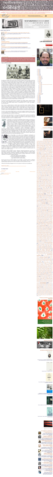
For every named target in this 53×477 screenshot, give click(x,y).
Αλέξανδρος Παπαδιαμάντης (40, 145)
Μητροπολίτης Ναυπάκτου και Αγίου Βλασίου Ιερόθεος (44, 234)
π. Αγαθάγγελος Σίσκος (49, 251)
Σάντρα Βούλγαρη (50, 266)
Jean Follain (41, 288)
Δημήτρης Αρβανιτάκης (45, 180)
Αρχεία (41, 154)
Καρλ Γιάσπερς (40, 209)
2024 (38, 70)
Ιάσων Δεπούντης (44, 204)
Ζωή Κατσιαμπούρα (48, 200)
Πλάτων (42, 263)
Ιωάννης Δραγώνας (39, 207)
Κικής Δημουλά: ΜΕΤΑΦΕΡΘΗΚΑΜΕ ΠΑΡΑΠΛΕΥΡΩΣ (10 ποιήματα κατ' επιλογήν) (47, 458)
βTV (38, 11)
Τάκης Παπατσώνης (46, 274)
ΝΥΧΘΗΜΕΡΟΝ (18, 11)
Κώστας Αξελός (40, 214)
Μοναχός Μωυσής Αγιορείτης (43, 240)
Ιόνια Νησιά (42, 205)
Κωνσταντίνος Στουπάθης (46, 213)
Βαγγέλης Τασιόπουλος (49, 162)
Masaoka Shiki (45, 290)
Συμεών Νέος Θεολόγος (40, 272)
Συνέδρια (45, 272)
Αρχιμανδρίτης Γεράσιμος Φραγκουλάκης (41, 158)
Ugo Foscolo (51, 293)
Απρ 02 (40, 91)
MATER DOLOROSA (41, 11)
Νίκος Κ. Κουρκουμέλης (42, 246)
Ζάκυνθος (43, 199)
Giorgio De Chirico (50, 286)
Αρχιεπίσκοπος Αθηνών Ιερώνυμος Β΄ (41, 155)
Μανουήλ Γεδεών (46, 221)
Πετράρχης (42, 262)
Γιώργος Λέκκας (44, 175)
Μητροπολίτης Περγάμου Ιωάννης (47, 235)
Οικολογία (38, 249)
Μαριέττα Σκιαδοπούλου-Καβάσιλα (44, 226)
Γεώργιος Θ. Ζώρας (42, 168)
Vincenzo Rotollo (42, 294)
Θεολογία (43, 203)
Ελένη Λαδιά (46, 192)
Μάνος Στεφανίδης (42, 221)
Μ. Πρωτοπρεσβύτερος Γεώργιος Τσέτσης (42, 219)
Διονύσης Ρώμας (39, 187)
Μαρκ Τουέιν (38, 227)
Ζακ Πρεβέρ (39, 199)
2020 (38, 73)
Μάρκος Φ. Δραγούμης (42, 227)
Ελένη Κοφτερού (42, 192)
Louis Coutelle (42, 289)
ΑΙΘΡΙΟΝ (29, 11)
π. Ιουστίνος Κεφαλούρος (49, 253)
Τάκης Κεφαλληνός (40, 274)
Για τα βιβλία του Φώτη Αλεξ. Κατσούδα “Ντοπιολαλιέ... (45, 84)
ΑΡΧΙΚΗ (4, 11)
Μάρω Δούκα (50, 227)
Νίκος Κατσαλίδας (46, 247)
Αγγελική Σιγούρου (43, 141)
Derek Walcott (38, 285)
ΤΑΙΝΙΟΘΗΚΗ (35, 11)
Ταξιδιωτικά (50, 274)
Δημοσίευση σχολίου (3, 170)
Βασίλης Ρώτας (43, 164)
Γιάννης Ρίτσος (38, 172)
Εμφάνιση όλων (33, 55)
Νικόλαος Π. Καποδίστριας (41, 244)
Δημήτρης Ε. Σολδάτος (49, 181)
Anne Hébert (45, 284)
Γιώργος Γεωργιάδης (39, 174)
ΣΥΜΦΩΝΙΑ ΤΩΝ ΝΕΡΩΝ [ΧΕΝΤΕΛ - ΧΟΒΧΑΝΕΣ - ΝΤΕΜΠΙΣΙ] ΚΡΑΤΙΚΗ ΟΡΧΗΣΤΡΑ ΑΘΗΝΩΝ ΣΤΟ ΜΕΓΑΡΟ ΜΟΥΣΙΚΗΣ (48, 454)
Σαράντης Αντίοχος (42, 267)
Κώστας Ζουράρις (50, 214)
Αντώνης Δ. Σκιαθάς (46, 150)
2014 (38, 97)
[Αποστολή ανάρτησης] (7, 165)
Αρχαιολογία (38, 154)
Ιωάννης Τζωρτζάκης (50, 207)
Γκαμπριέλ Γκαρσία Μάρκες (40, 177)
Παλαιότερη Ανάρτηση (32, 171)
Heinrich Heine (40, 287)
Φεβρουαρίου (40, 93)
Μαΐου (39, 81)
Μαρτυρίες (47, 227)
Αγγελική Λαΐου (38, 141)
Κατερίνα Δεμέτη (44, 210)
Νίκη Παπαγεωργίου (40, 243)
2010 (38, 100)
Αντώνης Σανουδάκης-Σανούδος (45, 151)
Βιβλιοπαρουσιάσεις (45, 165)
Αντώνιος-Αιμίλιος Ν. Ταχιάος (44, 152)
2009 (38, 101)
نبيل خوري (39, 295)
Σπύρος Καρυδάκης (47, 268)
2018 (38, 75)
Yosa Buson (47, 294)
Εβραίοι (38, 190)
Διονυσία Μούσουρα (44, 188)
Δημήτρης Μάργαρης (49, 183)
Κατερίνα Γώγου (39, 210)
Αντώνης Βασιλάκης (40, 150)
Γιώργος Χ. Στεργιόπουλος (49, 176)
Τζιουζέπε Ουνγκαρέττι (43, 276)
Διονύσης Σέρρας (45, 187)
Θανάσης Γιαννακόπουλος (43, 201)
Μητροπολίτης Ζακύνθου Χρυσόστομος (44, 232)
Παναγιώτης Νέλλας (49, 258)
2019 (38, 74)
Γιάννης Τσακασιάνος (43, 172)
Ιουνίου (40, 80)
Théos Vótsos (47, 293)
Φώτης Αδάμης (43, 279)
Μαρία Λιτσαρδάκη (50, 225)
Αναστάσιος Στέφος (42, 147)
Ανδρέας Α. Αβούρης (47, 147)
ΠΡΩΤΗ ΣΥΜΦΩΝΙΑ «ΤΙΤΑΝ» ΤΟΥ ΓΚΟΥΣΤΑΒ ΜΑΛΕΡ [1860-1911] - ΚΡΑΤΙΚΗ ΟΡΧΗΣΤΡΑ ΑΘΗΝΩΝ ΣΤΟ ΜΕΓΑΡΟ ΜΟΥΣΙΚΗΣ (47, 463)
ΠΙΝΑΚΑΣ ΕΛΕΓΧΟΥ (47, 11)
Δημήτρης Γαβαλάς (43, 181)
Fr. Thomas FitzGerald (49, 285)
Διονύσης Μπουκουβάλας (49, 186)
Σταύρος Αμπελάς (42, 270)
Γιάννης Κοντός (50, 170)
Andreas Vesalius (50, 283)
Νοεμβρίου (40, 76)
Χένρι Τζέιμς (50, 280)
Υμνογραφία (44, 277)
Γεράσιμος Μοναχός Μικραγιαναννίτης (47, 167)
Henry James (44, 287)
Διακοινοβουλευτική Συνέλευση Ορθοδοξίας (45, 185)
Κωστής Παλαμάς (49, 215)
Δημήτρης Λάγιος (38, 183)
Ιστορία (51, 205)
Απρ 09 (40, 88)
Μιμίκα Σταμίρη (42, 239)
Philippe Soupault (44, 292)
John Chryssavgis (46, 288)
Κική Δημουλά (39, 211)
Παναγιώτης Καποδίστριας (44, 257)
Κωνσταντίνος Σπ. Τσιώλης (39, 213)
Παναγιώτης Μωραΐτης (43, 258)
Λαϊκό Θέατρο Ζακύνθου (40, 216)
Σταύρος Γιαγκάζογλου (47, 270)
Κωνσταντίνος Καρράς (50, 212)
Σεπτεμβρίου (40, 78)
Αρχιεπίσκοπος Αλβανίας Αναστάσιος (46, 156)
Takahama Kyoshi (43, 293)
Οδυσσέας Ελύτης (49, 248)
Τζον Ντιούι (47, 276)
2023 (38, 71)
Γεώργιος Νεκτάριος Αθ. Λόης (44, 169)
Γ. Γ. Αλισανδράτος (50, 166)
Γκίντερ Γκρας (44, 177)
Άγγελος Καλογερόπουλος (49, 141)
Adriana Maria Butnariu (43, 283)
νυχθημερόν (3, 36)
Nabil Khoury (40, 291)
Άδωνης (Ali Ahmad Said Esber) (48, 143)
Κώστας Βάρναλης (45, 214)
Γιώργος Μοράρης (50, 175)
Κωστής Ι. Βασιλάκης (44, 215)
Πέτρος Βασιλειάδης (46, 262)
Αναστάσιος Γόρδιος (49, 146)
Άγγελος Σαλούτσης (39, 142)
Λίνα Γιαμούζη (40, 218)
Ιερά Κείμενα (50, 204)
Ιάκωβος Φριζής (39, 204)
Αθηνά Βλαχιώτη (44, 144)
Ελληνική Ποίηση (40, 193)
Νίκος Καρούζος (42, 247)
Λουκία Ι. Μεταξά (50, 218)
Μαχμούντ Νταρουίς (43, 228)
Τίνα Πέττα (51, 276)
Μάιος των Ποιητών (42, 220)
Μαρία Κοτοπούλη (43, 225)
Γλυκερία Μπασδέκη (49, 177)
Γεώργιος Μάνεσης (47, 168)
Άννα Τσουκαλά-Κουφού (40, 149)
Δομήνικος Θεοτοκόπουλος (46, 189)
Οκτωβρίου (40, 77)
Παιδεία (44, 256)
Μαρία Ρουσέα (38, 226)
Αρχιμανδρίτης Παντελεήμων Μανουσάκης (41, 160)
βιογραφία (51, 165)
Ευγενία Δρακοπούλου (46, 197)
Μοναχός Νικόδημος (49, 240)
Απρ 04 (40, 89)
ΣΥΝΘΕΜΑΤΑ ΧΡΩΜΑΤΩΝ (24, 11)
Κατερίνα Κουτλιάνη (50, 210)
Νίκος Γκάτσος (42, 245)
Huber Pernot (48, 287)
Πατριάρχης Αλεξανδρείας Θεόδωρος (47, 259)
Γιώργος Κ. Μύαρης (44, 174)
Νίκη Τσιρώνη (45, 243)
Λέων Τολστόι (41, 217)
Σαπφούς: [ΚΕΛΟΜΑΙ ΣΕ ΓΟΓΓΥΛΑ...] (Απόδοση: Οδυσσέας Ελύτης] (47, 432)
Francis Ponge (38, 286)
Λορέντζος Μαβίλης (45, 218)
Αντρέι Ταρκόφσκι (50, 149)
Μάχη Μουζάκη (38, 228)
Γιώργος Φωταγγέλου (43, 176)
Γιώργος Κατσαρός (50, 174)
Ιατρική (47, 204)
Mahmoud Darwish (47, 289)
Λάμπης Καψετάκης (47, 216)
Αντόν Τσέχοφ (46, 149)
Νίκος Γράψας (47, 245)
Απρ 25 (40, 83)
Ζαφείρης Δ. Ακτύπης (49, 199)
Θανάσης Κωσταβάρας (49, 201)
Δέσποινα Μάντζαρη (49, 179)
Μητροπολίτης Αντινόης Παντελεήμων (44, 230)
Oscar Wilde (48, 291)
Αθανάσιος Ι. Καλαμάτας (39, 144)
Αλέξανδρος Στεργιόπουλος (49, 145)
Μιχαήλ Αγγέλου (47, 239)
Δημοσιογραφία (47, 184)
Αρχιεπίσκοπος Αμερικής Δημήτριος (41, 157)
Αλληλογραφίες (43, 146)
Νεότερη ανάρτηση (3, 171)
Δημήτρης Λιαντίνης (44, 183)
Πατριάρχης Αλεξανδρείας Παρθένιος (40, 260)
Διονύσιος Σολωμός (39, 189)
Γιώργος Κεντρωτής (39, 175)
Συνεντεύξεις (49, 272)
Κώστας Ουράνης (39, 215)
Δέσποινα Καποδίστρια (43, 179)
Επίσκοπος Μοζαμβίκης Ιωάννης (43, 195)
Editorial (42, 285)
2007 (38, 102)
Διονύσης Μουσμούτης (42, 186)
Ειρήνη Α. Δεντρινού (42, 190)
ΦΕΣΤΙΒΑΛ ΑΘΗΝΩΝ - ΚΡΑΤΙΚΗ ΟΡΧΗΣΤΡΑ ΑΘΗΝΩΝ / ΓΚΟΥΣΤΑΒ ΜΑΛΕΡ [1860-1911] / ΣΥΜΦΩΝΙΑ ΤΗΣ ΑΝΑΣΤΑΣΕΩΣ (47, 441)
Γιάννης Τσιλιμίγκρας (49, 172)
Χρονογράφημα (43, 282)
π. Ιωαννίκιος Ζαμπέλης (40, 254)
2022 (38, 72)
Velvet (38, 294)
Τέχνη (38, 276)
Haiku (37, 287)
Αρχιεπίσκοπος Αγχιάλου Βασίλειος (47, 154)
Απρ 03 (40, 90)
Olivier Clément (44, 291)
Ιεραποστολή (38, 205)
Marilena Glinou (41, 290)
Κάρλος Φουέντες (45, 209)
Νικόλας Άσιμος (48, 244)
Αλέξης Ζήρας (38, 146)
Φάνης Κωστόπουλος (49, 277)
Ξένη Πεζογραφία (44, 248)
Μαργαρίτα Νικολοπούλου (47, 224)
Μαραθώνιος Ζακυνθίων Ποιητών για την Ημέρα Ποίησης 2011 (45, 223)
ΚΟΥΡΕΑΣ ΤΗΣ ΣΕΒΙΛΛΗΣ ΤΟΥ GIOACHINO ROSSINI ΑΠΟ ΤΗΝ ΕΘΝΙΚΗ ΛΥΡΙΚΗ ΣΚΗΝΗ (47, 467)
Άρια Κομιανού (47, 153)
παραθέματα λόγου (12, 2)
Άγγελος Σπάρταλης (44, 142)
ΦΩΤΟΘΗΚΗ (32, 11)
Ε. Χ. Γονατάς (51, 189)
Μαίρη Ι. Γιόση (48, 220)
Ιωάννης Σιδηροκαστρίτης (44, 207)
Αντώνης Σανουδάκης (39, 151)
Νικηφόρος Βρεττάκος (50, 243)
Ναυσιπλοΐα (42, 242)
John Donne (50, 288)
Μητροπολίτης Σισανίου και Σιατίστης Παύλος (42, 238)
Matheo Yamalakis (50, 290)
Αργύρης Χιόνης (43, 153)
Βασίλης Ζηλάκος (38, 164)
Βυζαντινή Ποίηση (39, 166)
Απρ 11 (40, 87)
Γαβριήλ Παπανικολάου (39, 167)
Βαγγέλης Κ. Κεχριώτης (43, 162)
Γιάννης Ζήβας (41, 170)
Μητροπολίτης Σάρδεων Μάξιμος (47, 237)
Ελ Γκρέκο (51, 190)
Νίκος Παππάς (50, 247)
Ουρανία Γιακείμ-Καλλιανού (43, 251)
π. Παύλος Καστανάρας (46, 255)
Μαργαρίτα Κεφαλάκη (40, 224)
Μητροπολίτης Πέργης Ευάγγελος (40, 236)
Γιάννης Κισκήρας (45, 170)
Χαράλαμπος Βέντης (42, 280)
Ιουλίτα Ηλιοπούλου (47, 205)
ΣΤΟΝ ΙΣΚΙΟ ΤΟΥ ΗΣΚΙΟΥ (8, 11)
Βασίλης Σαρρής (47, 164)
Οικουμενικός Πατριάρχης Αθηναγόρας (46, 249)
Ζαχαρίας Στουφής (39, 200)
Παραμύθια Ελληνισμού (39, 259)
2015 (38, 96)
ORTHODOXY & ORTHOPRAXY (5, 41)
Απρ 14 (40, 86)
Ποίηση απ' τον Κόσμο (47, 263)
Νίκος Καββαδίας (48, 246)
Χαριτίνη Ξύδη (46, 280)
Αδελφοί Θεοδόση (42, 143)
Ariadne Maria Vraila (49, 284)
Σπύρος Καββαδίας (42, 268)
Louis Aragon (38, 289)
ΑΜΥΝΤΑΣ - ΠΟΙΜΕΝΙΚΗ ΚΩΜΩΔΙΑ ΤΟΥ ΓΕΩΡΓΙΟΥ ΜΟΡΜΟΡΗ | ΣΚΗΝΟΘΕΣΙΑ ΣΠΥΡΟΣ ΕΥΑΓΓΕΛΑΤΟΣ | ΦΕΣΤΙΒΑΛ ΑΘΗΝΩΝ (47, 445)
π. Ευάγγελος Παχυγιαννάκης (42, 253)
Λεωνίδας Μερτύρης (46, 217)
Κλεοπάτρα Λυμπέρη (44, 211)
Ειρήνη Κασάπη (47, 190)
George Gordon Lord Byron (44, 286)
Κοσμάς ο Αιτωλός (39, 212)
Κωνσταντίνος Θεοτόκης (44, 212)
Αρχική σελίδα (17, 171)
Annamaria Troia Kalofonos (40, 284)
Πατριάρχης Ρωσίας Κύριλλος (48, 260)
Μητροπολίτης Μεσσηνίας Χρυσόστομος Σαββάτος (46, 233)
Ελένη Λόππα (50, 192)
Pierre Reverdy (48, 292)
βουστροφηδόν (3, 50)
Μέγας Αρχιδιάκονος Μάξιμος (49, 228)
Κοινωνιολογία (49, 211)
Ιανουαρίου (40, 94)
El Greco (45, 285)
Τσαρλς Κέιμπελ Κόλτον (39, 277)
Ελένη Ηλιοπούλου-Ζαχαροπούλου (43, 191)
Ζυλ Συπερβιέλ (44, 200)
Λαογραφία (51, 216)
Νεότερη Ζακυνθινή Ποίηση (48, 242)
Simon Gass (39, 293)
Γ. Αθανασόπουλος (45, 166)
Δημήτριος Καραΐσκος (42, 184)
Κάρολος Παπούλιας (50, 209)
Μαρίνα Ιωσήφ (50, 226)
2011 (38, 99)
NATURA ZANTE (14, 11)
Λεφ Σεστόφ (38, 217)
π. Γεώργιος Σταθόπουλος (41, 252)
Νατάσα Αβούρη (38, 242)
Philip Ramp (40, 292)
